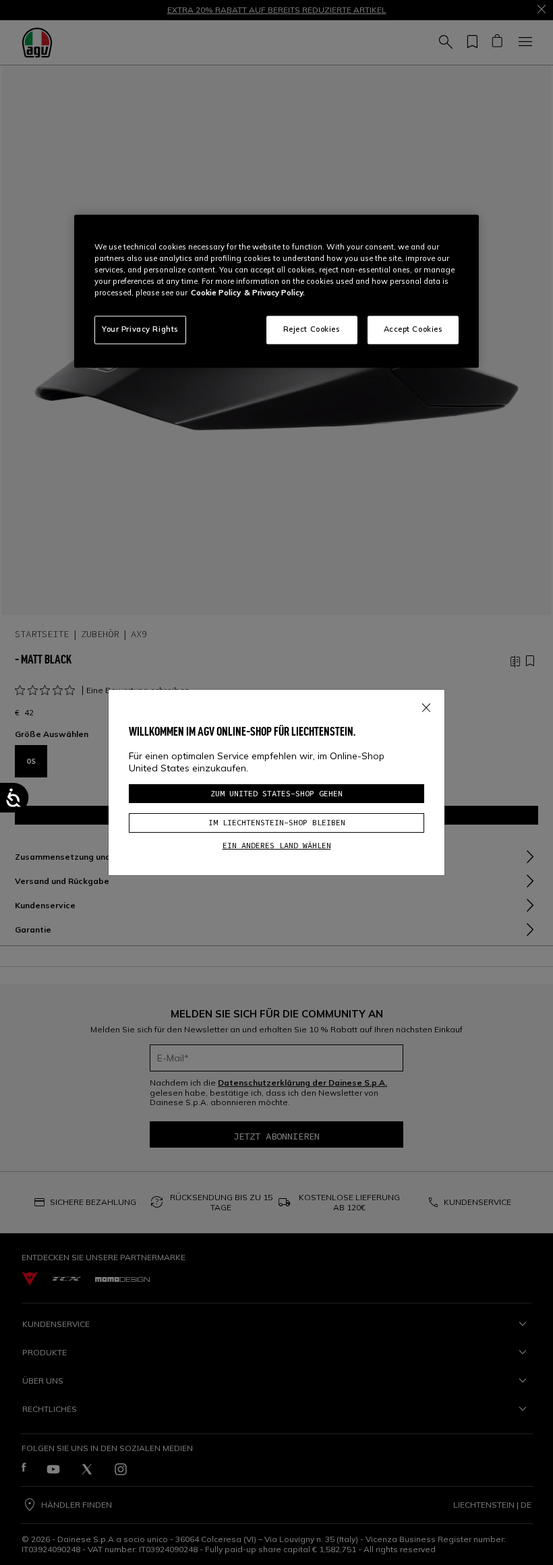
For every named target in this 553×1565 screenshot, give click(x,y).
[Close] (426, 705)
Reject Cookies (312, 329)
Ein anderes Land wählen (277, 845)
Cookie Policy (216, 293)
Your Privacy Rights (140, 329)
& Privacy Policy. (274, 293)
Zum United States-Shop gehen (276, 793)
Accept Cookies (413, 329)
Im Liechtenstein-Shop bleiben (276, 822)
